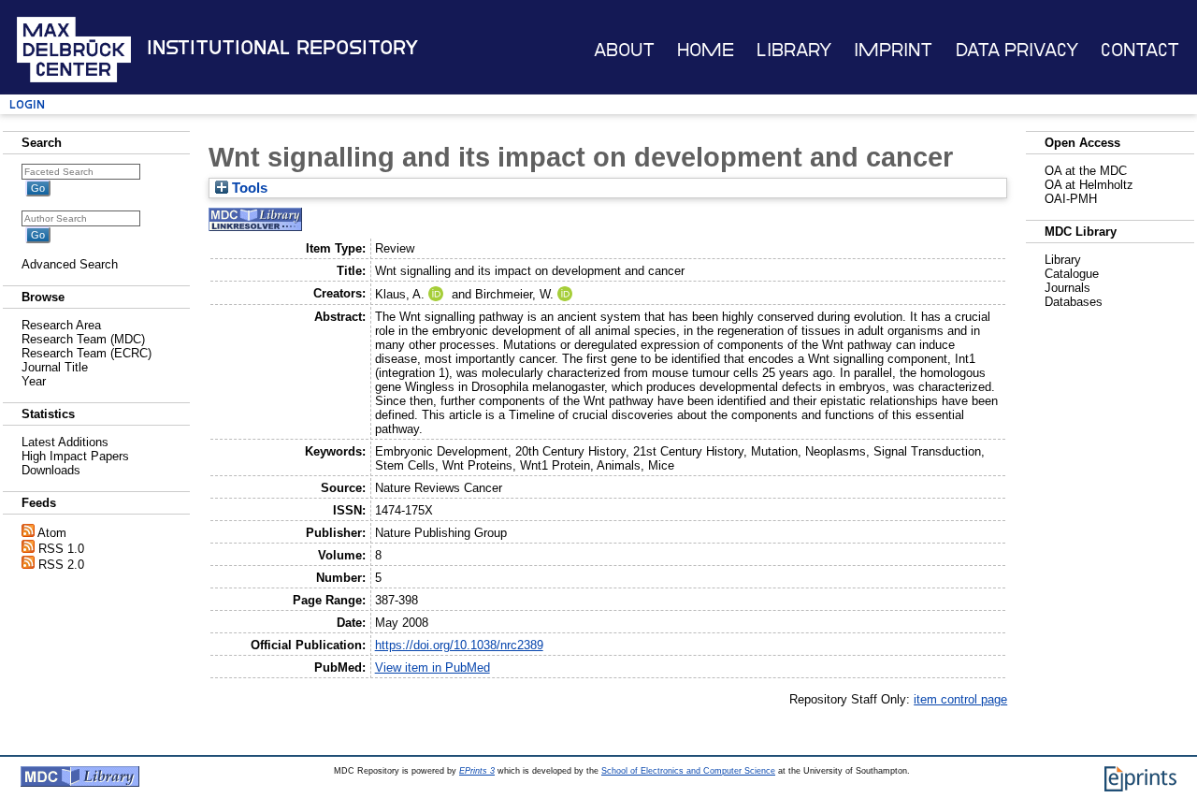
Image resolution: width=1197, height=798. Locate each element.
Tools (247, 188)
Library (794, 50)
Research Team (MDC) (83, 339)
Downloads (51, 470)
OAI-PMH (1071, 199)
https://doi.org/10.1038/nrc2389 (459, 645)
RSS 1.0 (61, 549)
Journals (1067, 288)
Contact (1140, 50)
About (624, 50)
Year (34, 381)
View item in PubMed (432, 667)
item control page (960, 699)
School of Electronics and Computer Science (688, 771)
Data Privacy (1017, 50)
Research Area (61, 325)
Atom (51, 533)
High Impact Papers (75, 456)
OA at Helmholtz (1089, 185)
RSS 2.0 (61, 565)
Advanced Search (70, 264)
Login (27, 104)
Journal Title (55, 367)
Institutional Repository (282, 47)
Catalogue (1072, 274)
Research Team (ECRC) (86, 353)
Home (705, 50)
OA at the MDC (1086, 171)
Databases (1074, 302)
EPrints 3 (477, 771)
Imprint (893, 50)
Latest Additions (65, 442)
